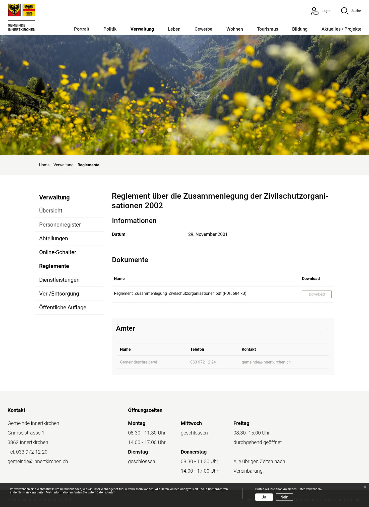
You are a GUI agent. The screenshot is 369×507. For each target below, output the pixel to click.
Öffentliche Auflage (62, 307)
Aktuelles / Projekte (341, 29)
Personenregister (60, 225)
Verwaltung (142, 29)
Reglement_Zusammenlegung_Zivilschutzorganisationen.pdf (168, 293)
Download (311, 278)
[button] (351, 11)
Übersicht (50, 210)
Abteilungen (53, 238)
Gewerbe (203, 29)
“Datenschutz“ (104, 492)
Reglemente (57, 268)
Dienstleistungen (59, 280)
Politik (109, 29)
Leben (174, 29)
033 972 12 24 (203, 362)
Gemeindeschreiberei (138, 362)
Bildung (300, 29)
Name (119, 278)
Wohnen (234, 29)
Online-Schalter (57, 252)
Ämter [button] (125, 328)
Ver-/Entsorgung (59, 294)
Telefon (197, 349)
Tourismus (267, 29)
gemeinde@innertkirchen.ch (266, 362)
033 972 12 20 (31, 452)
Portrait (81, 29)
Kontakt (249, 349)
